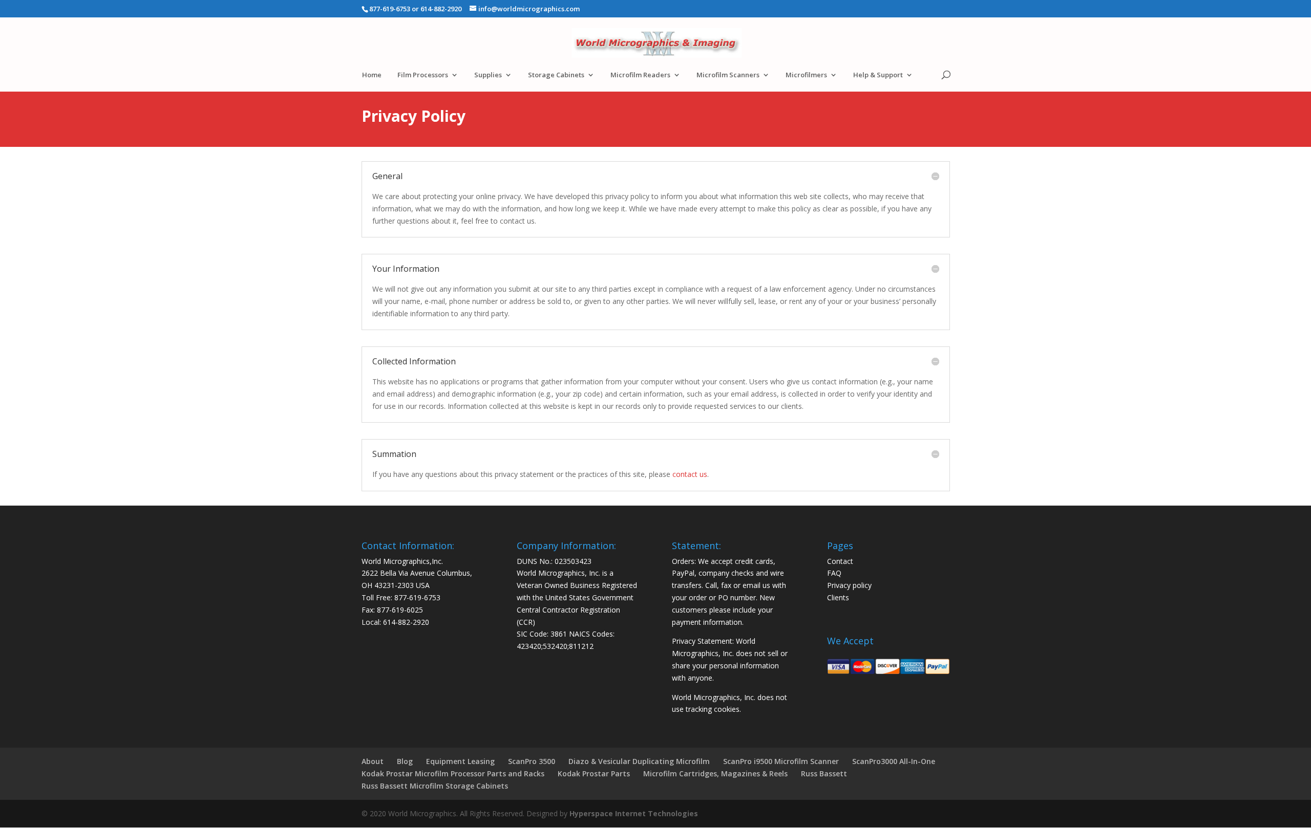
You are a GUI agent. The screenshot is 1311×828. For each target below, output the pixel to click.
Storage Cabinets (556, 75)
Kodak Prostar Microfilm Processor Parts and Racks (453, 773)
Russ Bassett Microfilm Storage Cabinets (435, 786)
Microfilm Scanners (727, 75)
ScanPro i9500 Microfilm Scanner (781, 761)
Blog (405, 761)
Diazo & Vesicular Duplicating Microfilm (639, 761)
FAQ (834, 573)
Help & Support (878, 75)
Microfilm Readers (640, 75)
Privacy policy (849, 585)
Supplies (488, 75)
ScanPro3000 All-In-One (893, 761)
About (373, 761)
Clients (838, 597)
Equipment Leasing (460, 761)
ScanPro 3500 (531, 761)
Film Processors (422, 75)
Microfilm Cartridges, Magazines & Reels (715, 773)
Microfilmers (806, 75)
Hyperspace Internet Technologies (633, 813)
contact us (689, 474)
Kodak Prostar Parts (594, 773)
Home (372, 75)
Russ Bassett (824, 773)
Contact (840, 561)
